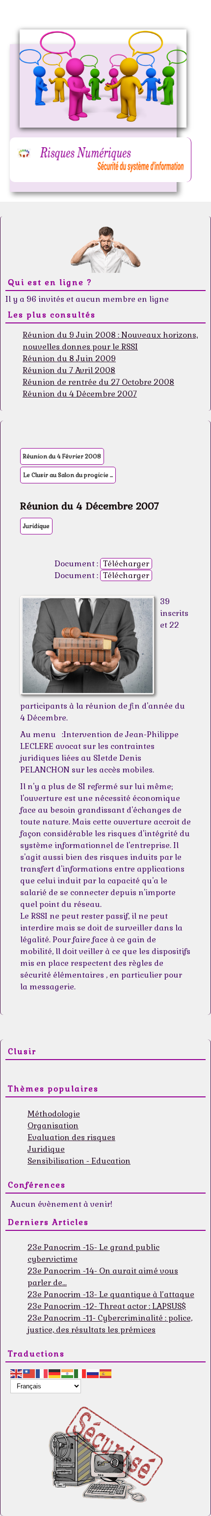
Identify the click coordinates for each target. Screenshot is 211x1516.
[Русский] (93, 1373)
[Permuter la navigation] (16, 1073)
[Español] (106, 1373)
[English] (16, 1373)
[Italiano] (80, 1373)
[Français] (42, 1373)
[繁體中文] (29, 1373)
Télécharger (126, 564)
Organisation (53, 1125)
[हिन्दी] (67, 1373)
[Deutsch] (55, 1373)
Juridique (36, 526)
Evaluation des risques (71, 1137)
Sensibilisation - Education (79, 1161)
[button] (189, 1494)
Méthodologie (53, 1114)
